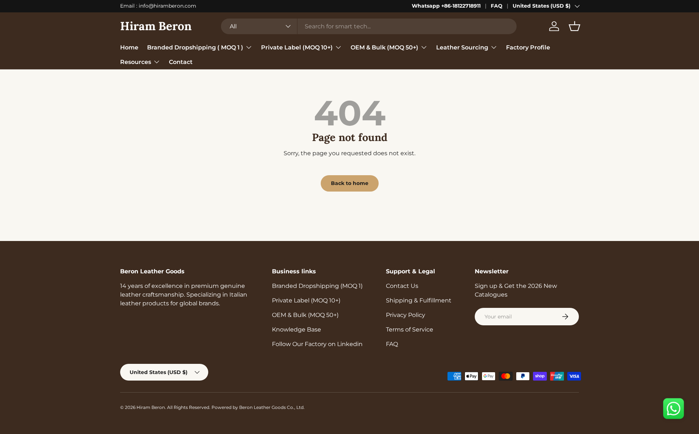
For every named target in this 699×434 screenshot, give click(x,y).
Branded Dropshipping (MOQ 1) (317, 285)
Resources (135, 61)
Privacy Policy (405, 315)
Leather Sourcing (462, 47)
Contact (181, 61)
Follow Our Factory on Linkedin (317, 344)
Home (129, 47)
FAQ (496, 6)
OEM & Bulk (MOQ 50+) (384, 47)
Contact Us (402, 285)
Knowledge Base (296, 329)
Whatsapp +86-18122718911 (446, 6)
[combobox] (369, 26)
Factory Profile (528, 47)
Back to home (349, 183)
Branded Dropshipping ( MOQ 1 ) (195, 47)
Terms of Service (409, 329)
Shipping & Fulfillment (418, 300)
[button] (574, 26)
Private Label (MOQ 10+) (297, 47)
